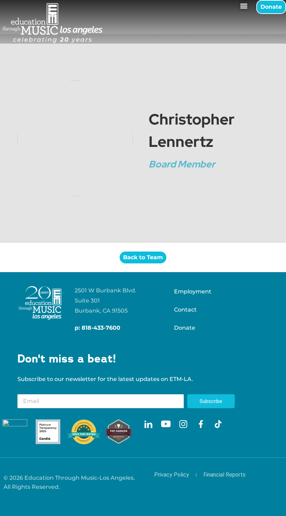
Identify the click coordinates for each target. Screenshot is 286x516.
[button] (243, 6)
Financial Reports (224, 474)
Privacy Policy (171, 474)
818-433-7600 (101, 327)
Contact (185, 309)
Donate (184, 327)
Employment (192, 291)
